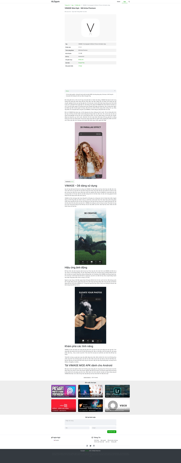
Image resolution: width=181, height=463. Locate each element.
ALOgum (55, 1)
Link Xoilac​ (54, 454)
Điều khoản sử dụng (113, 440)
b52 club (105, 453)
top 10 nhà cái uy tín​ (61, 454)
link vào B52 (70, 454)
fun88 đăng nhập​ (102, 454)
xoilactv (78, 454)
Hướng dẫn (113, 441)
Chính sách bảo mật (99, 441)
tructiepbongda (81, 453)
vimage (80, 66)
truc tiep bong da (118, 454)
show (72, 181)
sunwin (85, 454)
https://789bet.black (72, 453)
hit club (100, 453)
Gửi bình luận (111, 431)
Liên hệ (107, 441)
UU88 (61, 453)
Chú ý (67, 91)
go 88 (109, 453)
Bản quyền (103, 440)
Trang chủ (67, 5)
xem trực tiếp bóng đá (90, 453)
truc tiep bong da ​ (115, 453)
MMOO (57, 453)
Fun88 (74, 454)
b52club (65, 453)
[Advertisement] (90, 79)
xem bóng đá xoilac (124, 453)
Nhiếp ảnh (77, 5)
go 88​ (108, 454)
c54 (82, 454)
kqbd (97, 453)
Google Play (81, 62)
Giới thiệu (96, 440)
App (125, 1)
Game (118, 1)
